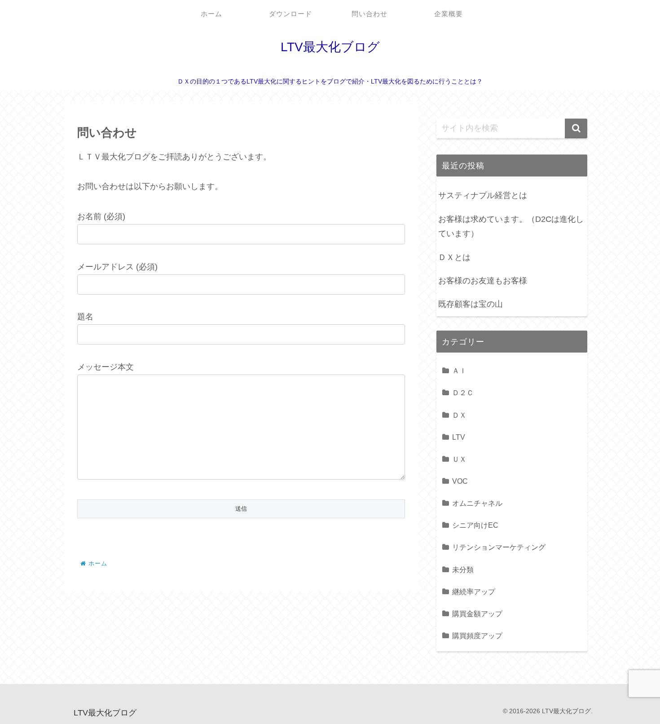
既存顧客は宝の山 (470, 304)
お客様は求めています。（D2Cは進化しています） (511, 226)
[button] (576, 128)
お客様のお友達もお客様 (482, 280)
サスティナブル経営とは (482, 195)
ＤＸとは (454, 257)
